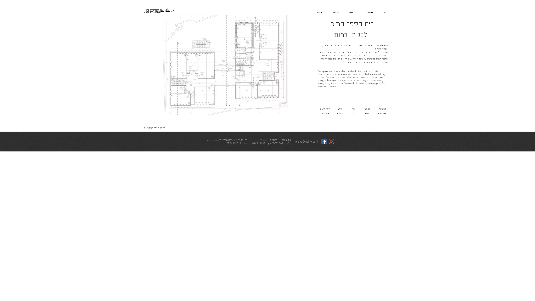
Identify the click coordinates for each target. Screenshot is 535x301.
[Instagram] (331, 141)
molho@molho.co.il (306, 141)
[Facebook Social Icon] (324, 141)
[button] (225, 65)
